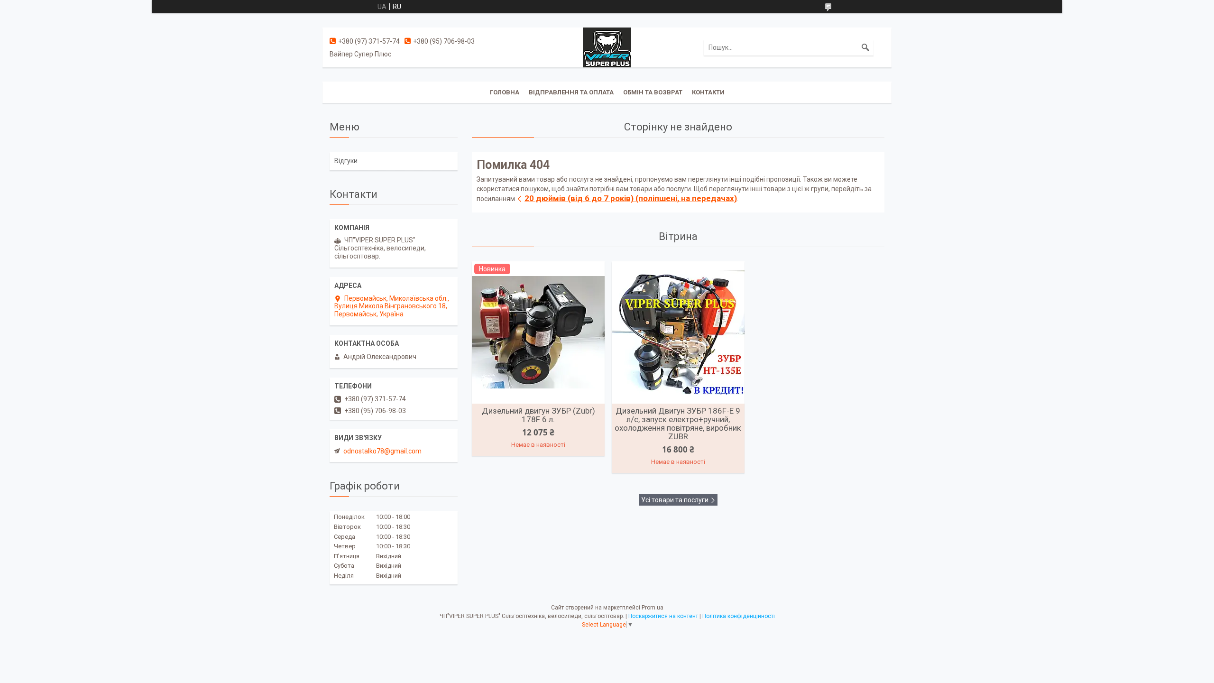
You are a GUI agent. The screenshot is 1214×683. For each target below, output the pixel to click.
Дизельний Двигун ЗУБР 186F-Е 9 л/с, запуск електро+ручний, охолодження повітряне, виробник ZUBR (678, 423)
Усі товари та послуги (674, 500)
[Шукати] (865, 47)
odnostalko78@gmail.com (382, 451)
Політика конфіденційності (738, 616)
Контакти (708, 92)
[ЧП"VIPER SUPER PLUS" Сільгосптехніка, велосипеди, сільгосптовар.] (607, 47)
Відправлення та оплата (571, 92)
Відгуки (346, 161)
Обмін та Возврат (652, 92)
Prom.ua (652, 607)
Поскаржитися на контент (663, 616)
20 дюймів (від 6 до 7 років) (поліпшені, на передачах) (630, 198)
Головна (504, 92)
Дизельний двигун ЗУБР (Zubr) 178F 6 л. (538, 415)
